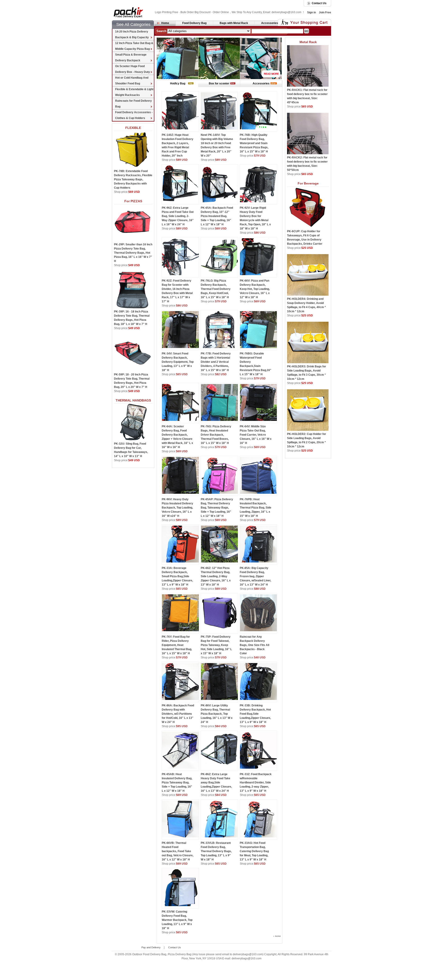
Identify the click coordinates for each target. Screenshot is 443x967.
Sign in (311, 12)
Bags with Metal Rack (234, 23)
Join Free (325, 12)
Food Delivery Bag (194, 23)
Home (165, 23)
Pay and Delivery (151, 947)
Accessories (269, 23)
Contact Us (319, 3)
